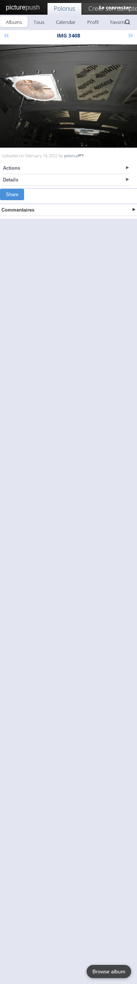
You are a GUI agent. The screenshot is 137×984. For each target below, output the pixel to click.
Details (10, 180)
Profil (93, 22)
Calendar (66, 22)
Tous (39, 22)
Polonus (64, 8)
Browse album (108, 971)
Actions (11, 168)
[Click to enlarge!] (68, 96)
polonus (71, 155)
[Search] (127, 22)
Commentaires (17, 210)
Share (12, 194)
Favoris (117, 22)
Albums (14, 22)
